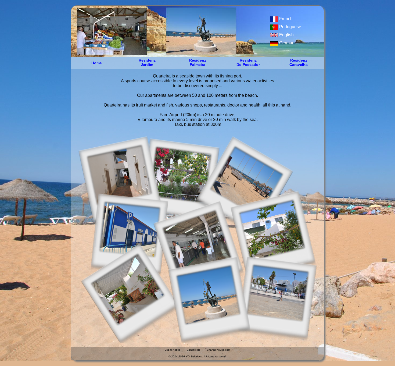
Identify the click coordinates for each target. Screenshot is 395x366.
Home (96, 63)
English (286, 35)
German (286, 43)
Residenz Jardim (147, 60)
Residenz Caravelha (298, 60)
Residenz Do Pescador (248, 60)
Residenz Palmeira (197, 60)
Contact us (193, 349)
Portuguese (289, 26)
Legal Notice (172, 349)
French (285, 18)
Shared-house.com (218, 349)
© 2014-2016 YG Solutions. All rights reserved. (197, 356)
